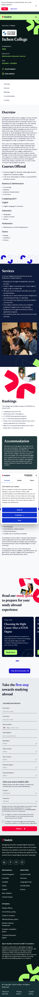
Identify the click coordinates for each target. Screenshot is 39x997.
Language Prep (25, 882)
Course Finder (25, 874)
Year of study (7, 757)
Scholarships (25, 886)
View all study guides (18, 671)
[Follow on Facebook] (10, 862)
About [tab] (32, 480)
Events (22, 889)
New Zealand (7, 893)
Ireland (4, 889)
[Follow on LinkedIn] (4, 862)
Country (6, 790)
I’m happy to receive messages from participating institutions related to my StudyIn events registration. (21, 822)
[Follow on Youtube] (16, 862)
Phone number (8, 724)
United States (7, 897)
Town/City (6, 798)
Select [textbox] (5, 743)
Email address (7, 732)
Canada (5, 882)
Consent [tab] (7, 480)
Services (23, 878)
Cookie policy (31, 993)
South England (10, 69)
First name (6, 708)
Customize (18, 515)
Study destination (9, 773)
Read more (10, 652)
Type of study (7, 749)
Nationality (6, 741)
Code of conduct (8, 915)
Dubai (4, 886)
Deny (19, 520)
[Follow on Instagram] (22, 862)
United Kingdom (8, 874)
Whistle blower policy (10, 919)
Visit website (9, 74)
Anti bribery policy (9, 912)
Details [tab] (19, 480)
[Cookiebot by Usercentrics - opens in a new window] (24, 475)
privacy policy (31, 809)
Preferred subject (8, 765)
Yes (4, 9)
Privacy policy (19, 993)
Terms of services (5, 993)
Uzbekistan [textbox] (6, 793)
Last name (6, 716)
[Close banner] (36, 475)
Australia (5, 878)
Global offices (7, 908)
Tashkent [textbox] (6, 801)
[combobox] (5, 727)
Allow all (19, 510)
